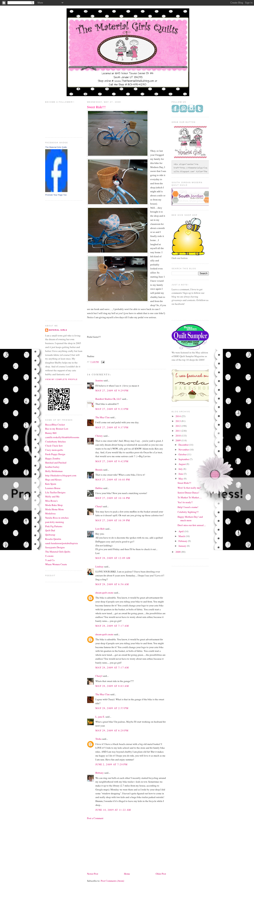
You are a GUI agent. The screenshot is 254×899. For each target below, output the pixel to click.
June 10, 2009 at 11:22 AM (113, 809)
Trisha (98, 738)
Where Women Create (56, 564)
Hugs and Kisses (53, 479)
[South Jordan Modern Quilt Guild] (194, 204)
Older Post (161, 873)
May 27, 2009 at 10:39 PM (112, 520)
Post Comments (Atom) (112, 880)
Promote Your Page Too (56, 195)
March (182, 536)
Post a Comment (95, 818)
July (181, 469)
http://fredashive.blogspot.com (60, 475)
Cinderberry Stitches (55, 441)
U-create (49, 556)
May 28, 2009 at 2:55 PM (111, 708)
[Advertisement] (60, 260)
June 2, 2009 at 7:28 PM (111, 764)
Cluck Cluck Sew (54, 445)
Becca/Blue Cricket (55, 424)
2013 (178, 421)
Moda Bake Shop (54, 505)
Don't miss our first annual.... (192, 525)
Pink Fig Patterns (53, 526)
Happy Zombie (52, 458)
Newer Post (92, 873)
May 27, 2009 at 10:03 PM (112, 479)
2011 (178, 430)
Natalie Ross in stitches (57, 517)
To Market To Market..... (190, 497)
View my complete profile (61, 379)
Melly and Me (52, 496)
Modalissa (50, 513)
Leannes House (52, 488)
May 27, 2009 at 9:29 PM (111, 390)
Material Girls (58, 330)
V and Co (50, 560)
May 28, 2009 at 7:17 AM (112, 625)
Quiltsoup (50, 534)
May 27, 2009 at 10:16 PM (112, 498)
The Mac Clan (102, 417)
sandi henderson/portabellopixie (61, 543)
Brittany (99, 772)
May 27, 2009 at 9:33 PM (111, 409)
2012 (178, 426)
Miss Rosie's (51, 500)
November (184, 449)
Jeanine (99, 380)
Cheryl (98, 506)
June (181, 473)
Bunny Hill (51, 433)
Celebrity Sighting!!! (188, 512)
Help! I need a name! (188, 507)
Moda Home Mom (54, 509)
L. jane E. (100, 716)
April (181, 531)
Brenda (99, 469)
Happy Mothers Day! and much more (190, 518)
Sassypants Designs (55, 547)
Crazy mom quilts (54, 450)
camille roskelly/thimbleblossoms (62, 437)
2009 (178, 440)
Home (127, 873)
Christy (99, 435)
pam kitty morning (54, 522)
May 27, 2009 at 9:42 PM (111, 461)
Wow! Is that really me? (189, 487)
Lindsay (99, 566)
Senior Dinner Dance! (188, 492)
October (183, 454)
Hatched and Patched (55, 462)
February (183, 541)
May (181, 478)
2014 (178, 416)
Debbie (99, 488)
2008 (178, 551)
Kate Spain (50, 483)
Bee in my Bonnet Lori (56, 428)
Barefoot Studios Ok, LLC (108, 399)
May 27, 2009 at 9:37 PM (111, 427)
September (184, 459)
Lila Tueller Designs (55, 492)
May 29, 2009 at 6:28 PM (111, 730)
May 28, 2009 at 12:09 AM (112, 558)
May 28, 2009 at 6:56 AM (112, 584)
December (184, 444)
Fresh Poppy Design (55, 454)
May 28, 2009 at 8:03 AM (112, 686)
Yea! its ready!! (185, 502)
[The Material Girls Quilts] (56, 191)
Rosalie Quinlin (53, 539)
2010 (178, 435)
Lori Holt (100, 528)
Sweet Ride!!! (184, 483)
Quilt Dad (50, 530)
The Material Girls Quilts (56, 147)
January (183, 545)
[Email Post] (102, 362)
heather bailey (52, 467)
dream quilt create (104, 592)
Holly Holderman (54, 471)
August (182, 464)
